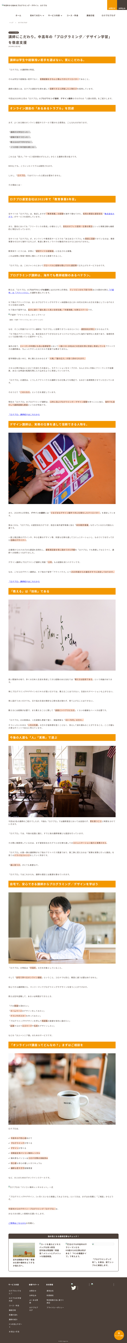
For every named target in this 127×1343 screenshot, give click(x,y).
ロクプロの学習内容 (15, 1299)
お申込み (122, 8)
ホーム (18, 15)
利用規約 (50, 1295)
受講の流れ (13, 1315)
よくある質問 (33, 1301)
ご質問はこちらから (17, 1223)
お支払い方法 (14, 1331)
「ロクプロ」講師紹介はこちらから (24, 414)
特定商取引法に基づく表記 (55, 1301)
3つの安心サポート (15, 1325)
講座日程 (90, 15)
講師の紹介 (13, 1319)
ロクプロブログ (108, 15)
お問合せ (112, 8)
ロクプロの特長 (13, 32)
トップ (11, 22)
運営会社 (50, 1290)
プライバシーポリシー (55, 1307)
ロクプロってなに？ (15, 1292)
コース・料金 (72, 15)
